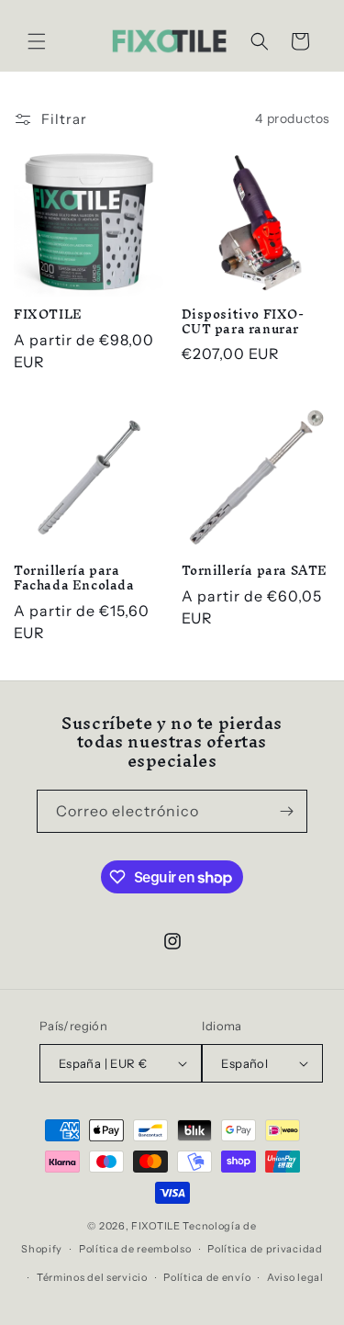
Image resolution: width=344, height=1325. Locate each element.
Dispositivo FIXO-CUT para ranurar (243, 322)
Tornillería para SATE (255, 571)
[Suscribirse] (286, 811)
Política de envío (206, 1277)
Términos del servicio (92, 1277)
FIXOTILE (48, 315)
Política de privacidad (264, 1248)
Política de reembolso (135, 1248)
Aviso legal (295, 1277)
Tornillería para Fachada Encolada (74, 578)
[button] (37, 41)
